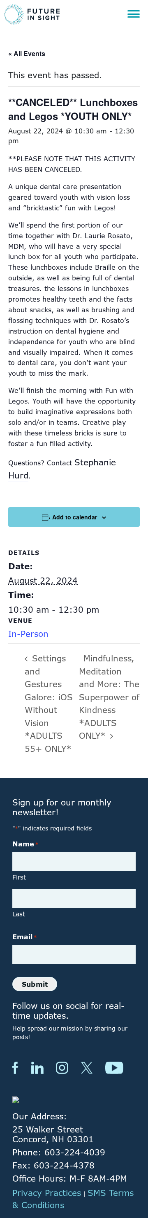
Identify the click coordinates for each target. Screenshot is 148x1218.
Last (18, 914)
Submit (35, 984)
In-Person (28, 633)
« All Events (26, 53)
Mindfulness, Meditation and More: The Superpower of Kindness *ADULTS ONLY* (109, 697)
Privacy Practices (46, 1192)
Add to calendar (74, 517)
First (19, 877)
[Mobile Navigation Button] (133, 14)
